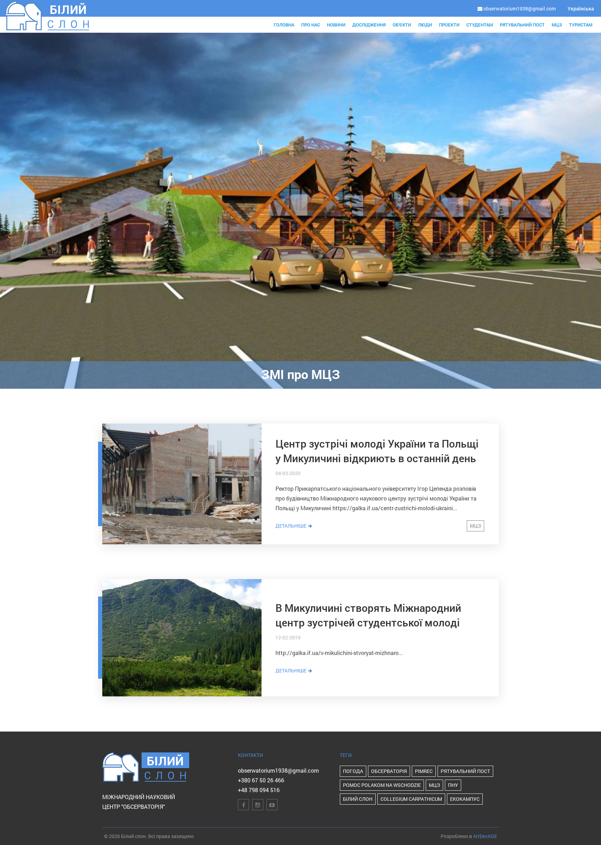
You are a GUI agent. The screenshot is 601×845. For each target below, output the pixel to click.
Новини (336, 25)
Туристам (580, 25)
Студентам (479, 25)
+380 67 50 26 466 (261, 780)
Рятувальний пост (522, 25)
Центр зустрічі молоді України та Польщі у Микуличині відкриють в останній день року (377, 458)
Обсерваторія (389, 771)
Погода (353, 771)
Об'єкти (402, 25)
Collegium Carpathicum (411, 799)
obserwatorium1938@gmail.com (278, 770)
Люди (425, 25)
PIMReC (424, 771)
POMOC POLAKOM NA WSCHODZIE (382, 785)
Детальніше (291, 525)
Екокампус (465, 799)
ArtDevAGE (485, 836)
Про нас (310, 25)
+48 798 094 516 (259, 789)
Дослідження (369, 25)
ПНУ (453, 785)
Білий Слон (357, 799)
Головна (284, 25)
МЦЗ (557, 25)
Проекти (449, 25)
